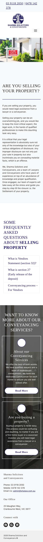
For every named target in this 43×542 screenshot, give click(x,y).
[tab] (21, 261)
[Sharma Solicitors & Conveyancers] (18, 20)
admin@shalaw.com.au (24, 491)
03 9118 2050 (14, 3)
